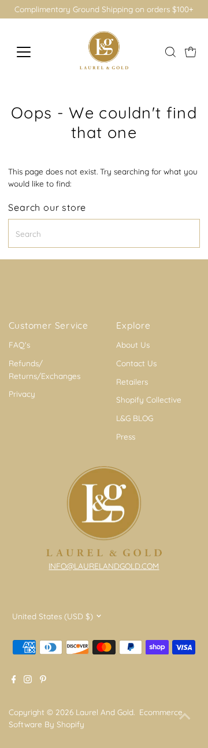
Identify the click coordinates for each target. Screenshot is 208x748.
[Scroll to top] (184, 716)
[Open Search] (170, 52)
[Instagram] (28, 680)
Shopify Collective (148, 399)
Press (125, 436)
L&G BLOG (134, 418)
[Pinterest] (43, 680)
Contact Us (136, 363)
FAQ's (19, 344)
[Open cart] (190, 52)
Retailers (132, 381)
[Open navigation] (31, 52)
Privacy (22, 394)
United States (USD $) (52, 616)
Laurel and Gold (104, 712)
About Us (133, 344)
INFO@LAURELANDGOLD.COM (104, 566)
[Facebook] (14, 680)
